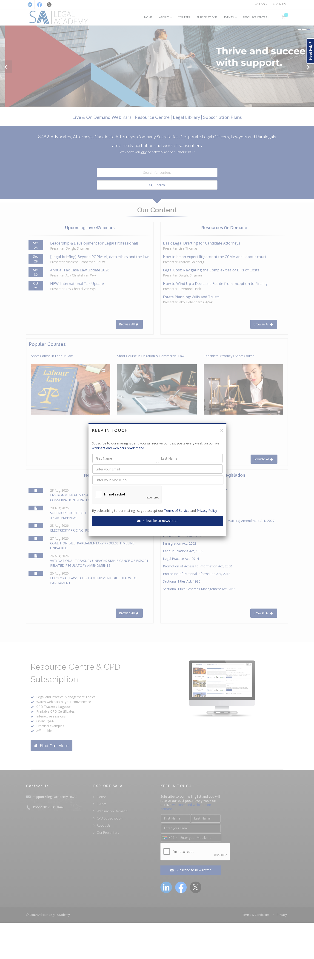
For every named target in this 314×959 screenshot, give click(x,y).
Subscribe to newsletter (160, 520)
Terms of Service (176, 510)
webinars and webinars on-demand (118, 448)
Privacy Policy (207, 510)
